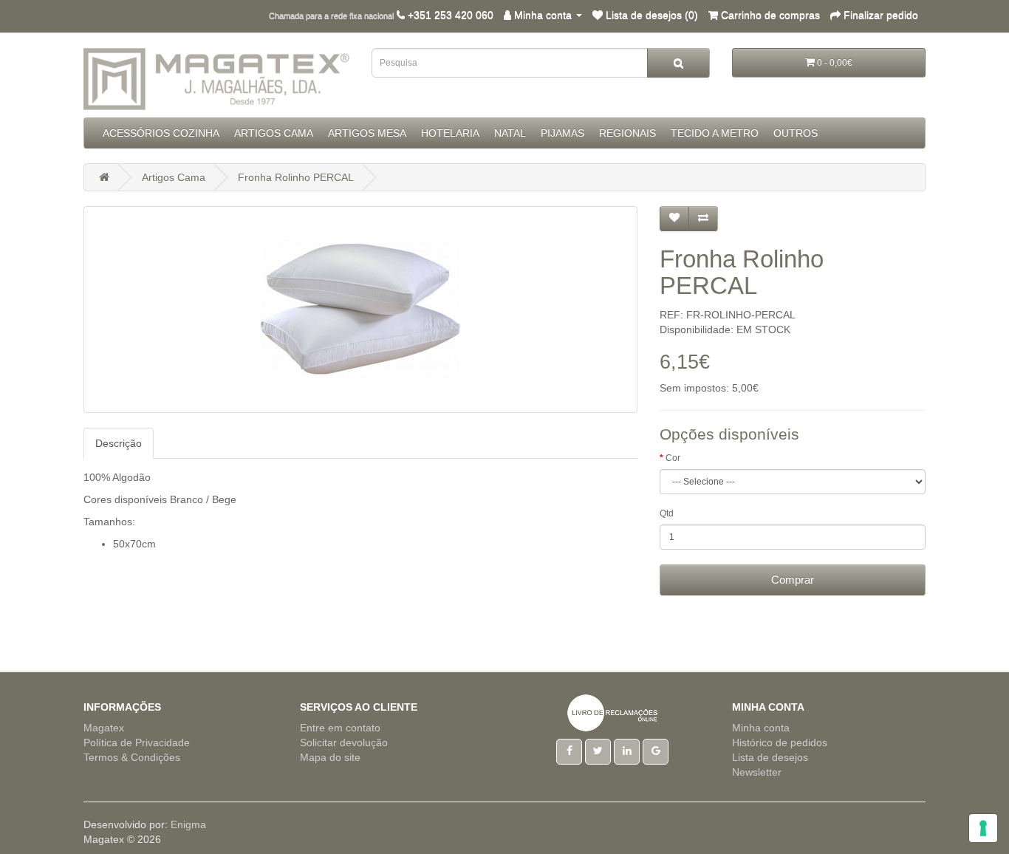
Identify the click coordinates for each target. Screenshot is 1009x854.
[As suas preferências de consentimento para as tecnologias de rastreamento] (983, 828)
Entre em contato (340, 728)
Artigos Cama (273, 133)
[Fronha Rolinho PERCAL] (360, 309)
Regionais (627, 133)
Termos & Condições (131, 757)
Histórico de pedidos (779, 742)
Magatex (103, 728)
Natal (510, 133)
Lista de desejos (770, 757)
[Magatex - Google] (655, 750)
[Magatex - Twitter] (598, 750)
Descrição (118, 443)
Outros (795, 133)
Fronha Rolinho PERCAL (296, 177)
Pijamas (562, 133)
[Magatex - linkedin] (627, 750)
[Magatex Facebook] (569, 750)
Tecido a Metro (715, 133)
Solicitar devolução (344, 742)
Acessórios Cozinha (161, 133)
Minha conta (761, 728)
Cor (673, 458)
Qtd (667, 513)
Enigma (188, 824)
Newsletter (756, 772)
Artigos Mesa (367, 133)
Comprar (792, 579)
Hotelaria (450, 133)
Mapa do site (330, 757)
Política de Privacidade (136, 742)
